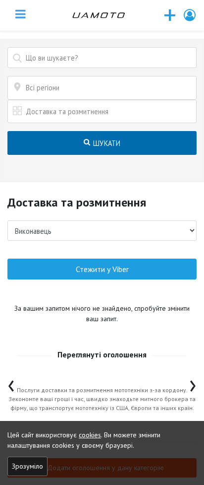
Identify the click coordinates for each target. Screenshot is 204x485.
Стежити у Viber (102, 269)
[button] (190, 15)
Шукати (106, 143)
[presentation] (11, 383)
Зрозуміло (27, 466)
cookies (90, 434)
